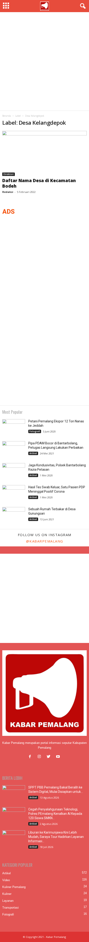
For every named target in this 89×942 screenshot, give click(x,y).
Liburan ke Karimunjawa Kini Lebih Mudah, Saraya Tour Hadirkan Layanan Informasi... (56, 837)
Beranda (6, 115)
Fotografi (34, 431)
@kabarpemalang (44, 541)
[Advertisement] (44, 61)
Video (6, 880)
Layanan (7, 900)
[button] (82, 6)
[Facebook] (31, 757)
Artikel (33, 453)
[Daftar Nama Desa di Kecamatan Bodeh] (44, 153)
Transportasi (10, 907)
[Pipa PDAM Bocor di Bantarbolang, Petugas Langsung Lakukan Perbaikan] (13, 449)
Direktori (8, 174)
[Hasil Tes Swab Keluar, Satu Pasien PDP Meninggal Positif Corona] (13, 493)
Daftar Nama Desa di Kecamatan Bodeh (39, 183)
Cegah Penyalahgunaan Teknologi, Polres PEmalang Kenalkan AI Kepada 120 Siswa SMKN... (55, 813)
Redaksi (7, 192)
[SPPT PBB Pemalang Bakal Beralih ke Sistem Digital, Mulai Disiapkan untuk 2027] (13, 793)
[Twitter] (49, 757)
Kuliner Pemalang (14, 887)
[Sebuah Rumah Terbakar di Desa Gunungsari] (13, 515)
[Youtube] (58, 757)
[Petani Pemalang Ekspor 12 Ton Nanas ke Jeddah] (13, 427)
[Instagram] (40, 757)
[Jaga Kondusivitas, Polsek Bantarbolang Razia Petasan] (13, 471)
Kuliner (6, 894)
